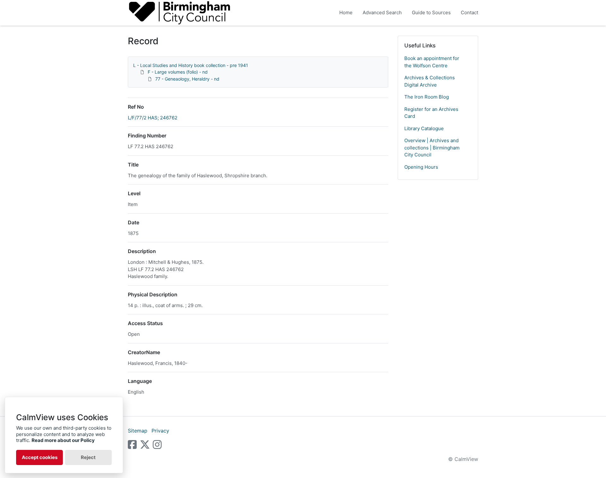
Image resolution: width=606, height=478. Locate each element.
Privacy (160, 430)
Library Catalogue (424, 128)
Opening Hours (421, 167)
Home (346, 12)
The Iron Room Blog (426, 97)
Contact (469, 12)
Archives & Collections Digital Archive (429, 81)
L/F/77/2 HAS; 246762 (152, 118)
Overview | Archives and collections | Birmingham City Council (432, 147)
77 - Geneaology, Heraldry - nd (187, 79)
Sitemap (137, 430)
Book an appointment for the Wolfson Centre (431, 62)
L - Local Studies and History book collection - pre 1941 (190, 65)
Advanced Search (382, 12)
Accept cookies (39, 457)
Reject (88, 457)
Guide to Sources (431, 12)
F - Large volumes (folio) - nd (178, 72)
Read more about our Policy (63, 440)
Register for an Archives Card (431, 112)
